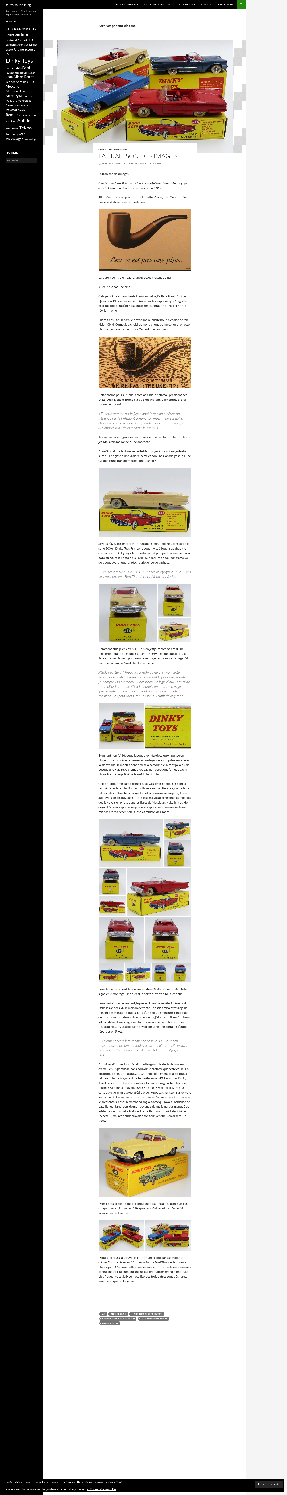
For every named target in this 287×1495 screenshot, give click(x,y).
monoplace (24, 100)
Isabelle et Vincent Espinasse (144, 163)
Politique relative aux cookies (101, 1489)
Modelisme (11, 100)
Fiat (20, 68)
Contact (206, 4)
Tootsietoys (13, 134)
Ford (26, 68)
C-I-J (29, 40)
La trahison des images (137, 156)
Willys (33, 139)
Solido (24, 120)
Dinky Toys (105, 149)
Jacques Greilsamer (25, 72)
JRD (31, 82)
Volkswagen (14, 139)
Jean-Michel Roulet (20, 77)
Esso (8, 68)
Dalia (9, 54)
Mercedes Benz (16, 91)
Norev (10, 105)
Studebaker (12, 128)
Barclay (32, 28)
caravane (20, 44)
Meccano (12, 86)
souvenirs (120, 149)
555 (103, 1314)
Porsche (22, 110)
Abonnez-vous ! (225, 4)
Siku (8, 121)
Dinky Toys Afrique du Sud (147, 1314)
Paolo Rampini (21, 105)
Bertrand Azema (16, 40)
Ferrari (14, 68)
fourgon (10, 72)
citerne (10, 49)
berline (21, 34)
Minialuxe (25, 96)
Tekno (25, 127)
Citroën (20, 49)
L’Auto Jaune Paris (126, 4)
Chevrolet (31, 44)
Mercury (12, 96)
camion (10, 44)
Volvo (27, 139)
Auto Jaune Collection (157, 4)
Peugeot (11, 109)
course (30, 49)
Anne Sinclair (118, 1314)
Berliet (10, 34)
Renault (12, 114)
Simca (14, 121)
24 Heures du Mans (17, 28)
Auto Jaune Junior (185, 4)
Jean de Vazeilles (17, 82)
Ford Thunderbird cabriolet (118, 1318)
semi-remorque (27, 115)
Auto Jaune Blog (18, 5)
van (22, 134)
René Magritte (110, 1323)
